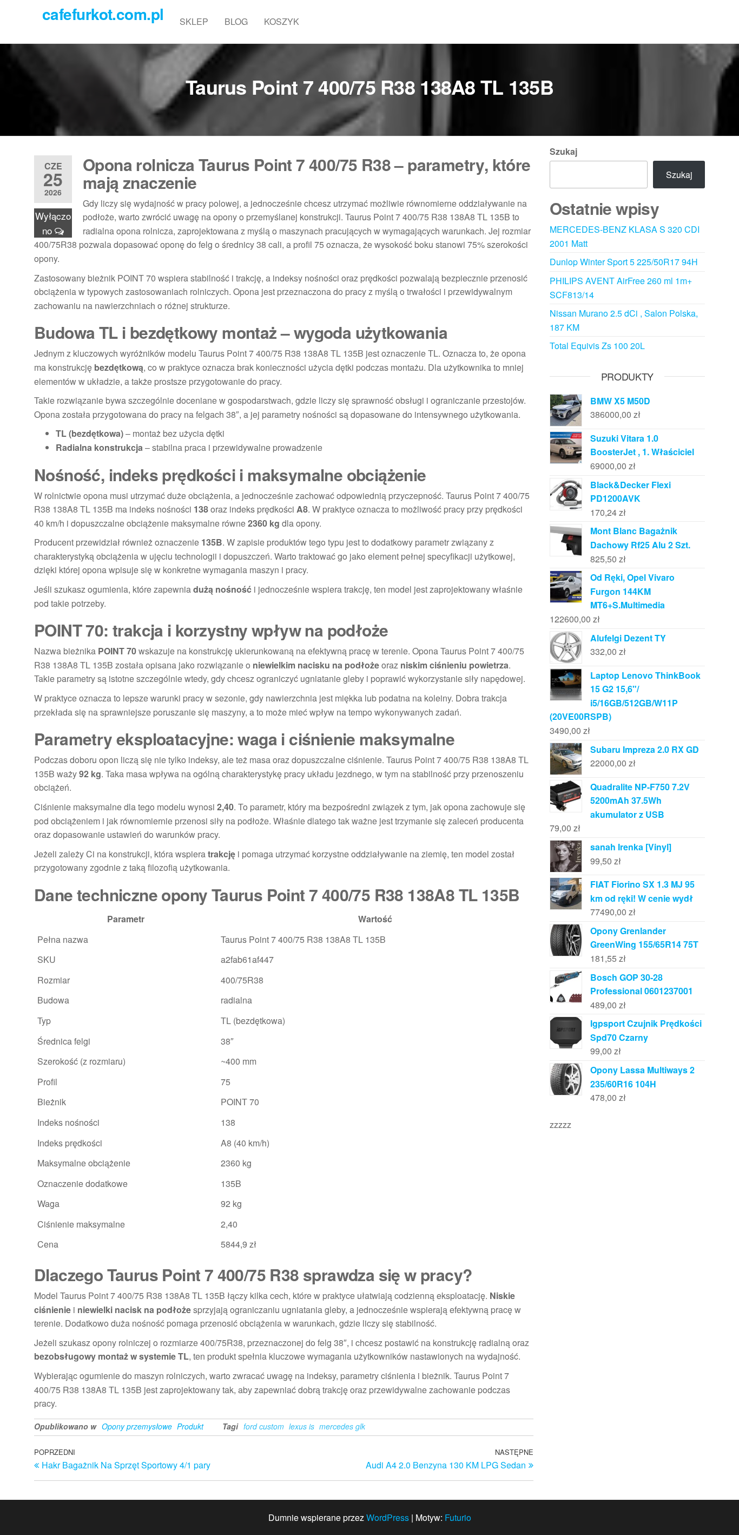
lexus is (301, 1426)
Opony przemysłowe (137, 1426)
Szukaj (563, 151)
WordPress (387, 1517)
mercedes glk (342, 1426)
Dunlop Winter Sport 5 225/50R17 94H (624, 261)
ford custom (263, 1426)
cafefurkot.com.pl (102, 14)
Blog (236, 21)
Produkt (190, 1426)
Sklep (194, 21)
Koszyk (281, 21)
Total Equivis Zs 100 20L (597, 345)
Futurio (458, 1517)
